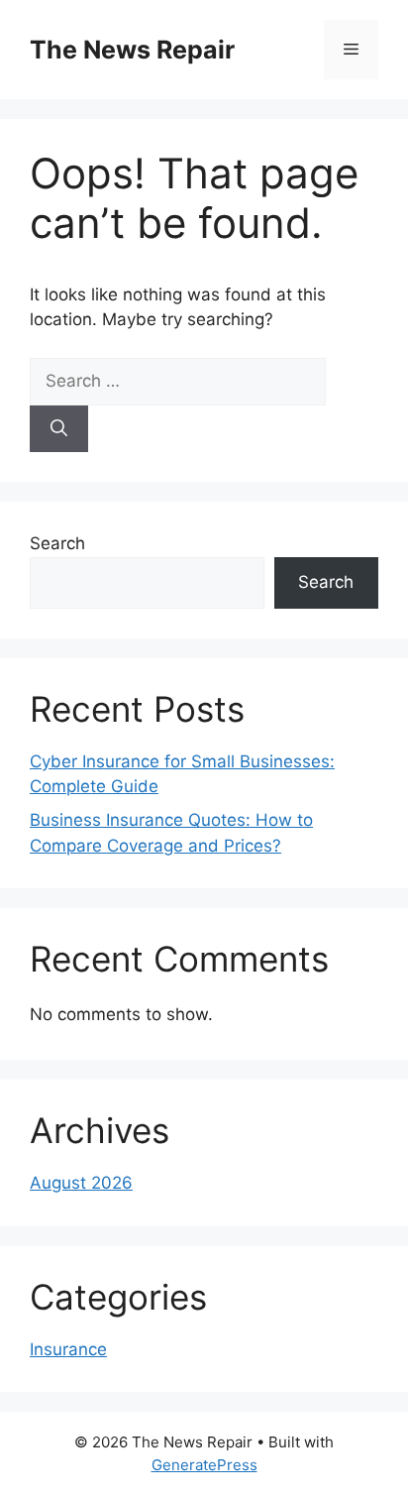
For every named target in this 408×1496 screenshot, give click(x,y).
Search (57, 543)
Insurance (68, 1349)
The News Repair (132, 49)
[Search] (59, 429)
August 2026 (81, 1183)
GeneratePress (204, 1464)
